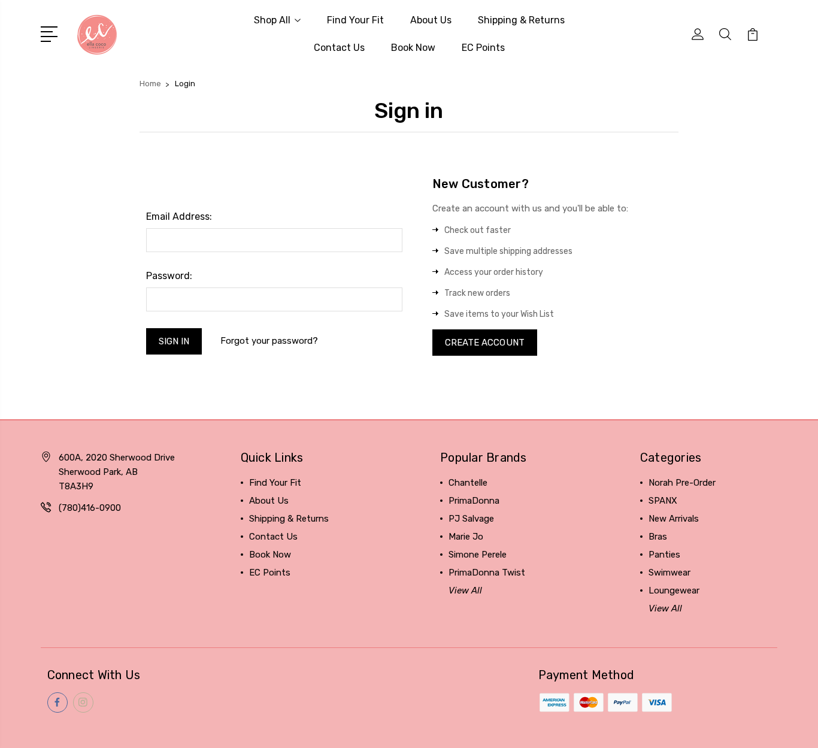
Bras (658, 536)
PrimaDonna (474, 500)
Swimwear (669, 572)
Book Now (413, 47)
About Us (431, 20)
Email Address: (179, 216)
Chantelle (468, 482)
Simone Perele (478, 554)
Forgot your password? (269, 340)
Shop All (272, 20)
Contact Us (339, 47)
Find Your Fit (355, 20)
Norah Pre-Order (682, 482)
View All (465, 590)
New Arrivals (674, 518)
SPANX (663, 500)
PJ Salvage (471, 518)
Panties (664, 554)
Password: (169, 275)
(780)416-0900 (90, 507)
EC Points (483, 47)
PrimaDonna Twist (487, 572)
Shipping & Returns (521, 20)
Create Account (485, 342)
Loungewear (674, 590)
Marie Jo (466, 536)
